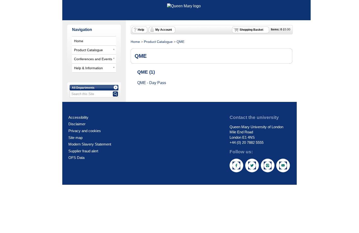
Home (78, 41)
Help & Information (88, 68)
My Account (163, 29)
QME (180, 42)
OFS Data (76, 157)
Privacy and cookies (84, 131)
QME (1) (146, 72)
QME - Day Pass (151, 83)
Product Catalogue (88, 50)
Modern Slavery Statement (89, 144)
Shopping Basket (251, 29)
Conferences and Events (93, 59)
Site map (75, 138)
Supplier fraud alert (83, 151)
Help (141, 29)
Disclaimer (76, 124)
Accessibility (78, 117)
